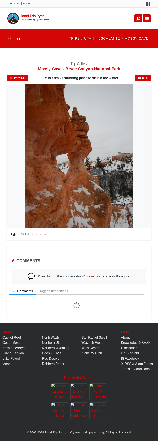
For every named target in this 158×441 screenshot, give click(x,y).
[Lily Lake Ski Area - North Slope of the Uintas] (98, 411)
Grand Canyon (13, 353)
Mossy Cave (137, 38)
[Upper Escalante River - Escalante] (60, 392)
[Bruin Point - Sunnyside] (98, 392)
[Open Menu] (147, 18)
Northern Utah (52, 342)
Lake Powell (11, 358)
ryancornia (41, 234)
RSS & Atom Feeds (138, 364)
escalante (109, 38)
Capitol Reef (11, 337)
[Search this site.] (138, 18)
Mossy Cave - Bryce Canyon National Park (79, 69)
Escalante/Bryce (14, 348)
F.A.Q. (146, 342)
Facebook (131, 358)
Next (141, 77)
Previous (19, 77)
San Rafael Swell (94, 337)
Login (26, 3)
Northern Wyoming (55, 348)
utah (89, 38)
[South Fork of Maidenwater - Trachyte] (79, 411)
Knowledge (129, 342)
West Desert (90, 348)
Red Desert (50, 358)
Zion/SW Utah (91, 353)
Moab (6, 364)
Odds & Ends (51, 353)
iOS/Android (130, 353)
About (125, 337)
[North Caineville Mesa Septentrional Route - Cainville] (60, 411)
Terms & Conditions (135, 369)
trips (74, 38)
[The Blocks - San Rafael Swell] (79, 392)
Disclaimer (129, 348)
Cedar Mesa (11, 342)
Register (14, 3)
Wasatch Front (91, 342)
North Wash (50, 337)
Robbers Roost (53, 364)
